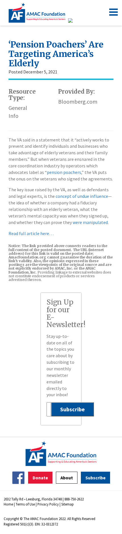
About (66, 477)
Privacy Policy (48, 504)
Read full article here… (31, 233)
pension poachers (64, 172)
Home (8, 504)
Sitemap (67, 504)
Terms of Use (25, 504)
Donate (40, 477)
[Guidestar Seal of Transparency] (77, 20)
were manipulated (90, 222)
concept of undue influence (82, 196)
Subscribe (95, 477)
